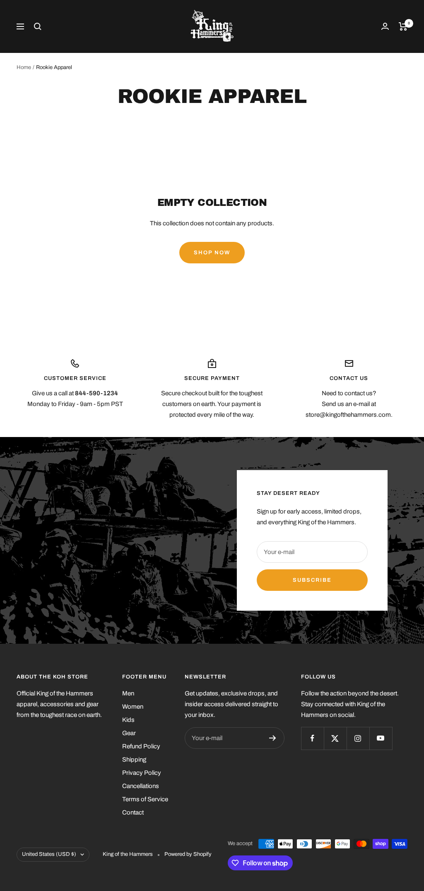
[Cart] (403, 26)
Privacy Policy (141, 772)
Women (132, 706)
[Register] (272, 738)
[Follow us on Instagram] (358, 738)
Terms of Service (145, 799)
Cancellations (140, 786)
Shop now (212, 253)
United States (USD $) (49, 854)
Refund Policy (141, 746)
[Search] (37, 26)
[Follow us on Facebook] (312, 738)
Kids (128, 720)
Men (128, 693)
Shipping (134, 759)
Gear (129, 733)
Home (24, 67)
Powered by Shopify (188, 854)
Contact (133, 812)
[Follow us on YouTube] (380, 738)
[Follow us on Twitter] (335, 738)
